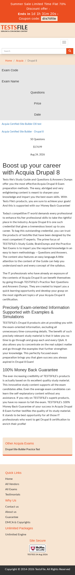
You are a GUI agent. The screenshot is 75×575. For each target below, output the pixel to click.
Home (8, 61)
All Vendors (12, 484)
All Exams (11, 489)
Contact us (12, 506)
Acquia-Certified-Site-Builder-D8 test (21, 124)
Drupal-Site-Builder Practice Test (22, 449)
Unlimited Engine (15, 534)
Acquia (19, 61)
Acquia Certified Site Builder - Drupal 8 (23, 132)
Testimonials (12, 494)
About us (10, 512)
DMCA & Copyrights (17, 522)
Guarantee (11, 517)
